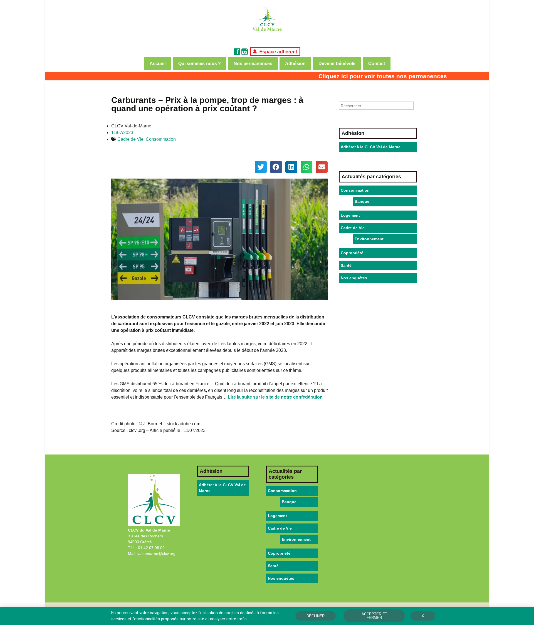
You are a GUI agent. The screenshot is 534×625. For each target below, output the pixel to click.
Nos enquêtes (354, 278)
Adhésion (295, 63)
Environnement (369, 239)
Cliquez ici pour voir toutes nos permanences (369, 76)
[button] (261, 167)
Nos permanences (253, 63)
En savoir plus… (262, 618)
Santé (346, 265)
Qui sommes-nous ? (199, 63)
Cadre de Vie (130, 139)
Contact (376, 63)
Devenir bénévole (336, 63)
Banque (362, 201)
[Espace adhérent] (275, 51)
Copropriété (352, 253)
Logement (350, 215)
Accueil (157, 63)
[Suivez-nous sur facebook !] (237, 51)
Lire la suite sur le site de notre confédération (275, 397)
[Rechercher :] (376, 105)
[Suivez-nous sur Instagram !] (244, 51)
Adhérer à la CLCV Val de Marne (370, 147)
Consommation (161, 139)
